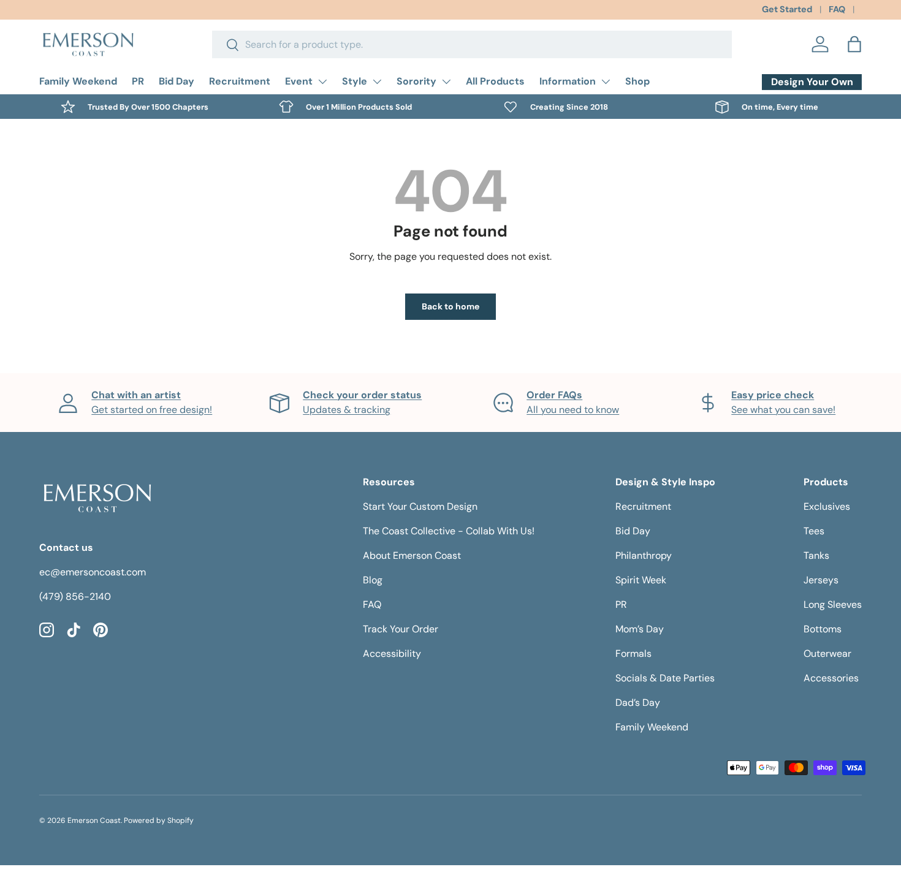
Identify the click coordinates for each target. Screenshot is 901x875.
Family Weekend (78, 81)
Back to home (450, 306)
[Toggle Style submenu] (377, 81)
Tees (814, 531)
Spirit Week (640, 580)
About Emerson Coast (412, 555)
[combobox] (472, 44)
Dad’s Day (637, 702)
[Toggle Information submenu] (605, 81)
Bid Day (176, 81)
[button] (854, 44)
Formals (633, 653)
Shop (637, 81)
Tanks (816, 555)
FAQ (837, 9)
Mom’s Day (639, 629)
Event (299, 81)
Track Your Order (400, 629)
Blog (372, 580)
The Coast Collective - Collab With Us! (448, 531)
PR (138, 81)
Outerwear (827, 653)
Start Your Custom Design (420, 506)
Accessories (831, 678)
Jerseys (821, 580)
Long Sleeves (833, 604)
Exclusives (827, 506)
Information (567, 81)
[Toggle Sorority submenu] (446, 81)
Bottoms (823, 629)
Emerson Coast (94, 820)
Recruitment (239, 81)
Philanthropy (643, 555)
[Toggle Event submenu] (322, 81)
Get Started (787, 9)
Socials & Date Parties (665, 678)
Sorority (416, 81)
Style (354, 81)
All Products (495, 81)
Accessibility (392, 653)
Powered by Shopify (159, 820)
